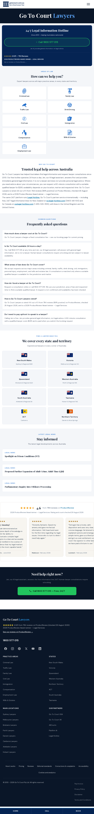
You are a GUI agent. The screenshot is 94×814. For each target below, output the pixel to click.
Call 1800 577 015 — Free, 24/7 (49, 591)
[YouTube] (33, 648)
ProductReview (67, 508)
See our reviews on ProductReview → (15, 62)
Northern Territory (56, 684)
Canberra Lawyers (10, 741)
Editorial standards (44, 766)
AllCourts (52, 725)
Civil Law (6, 679)
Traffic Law (7, 668)
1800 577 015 (11, 640)
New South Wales (56, 662)
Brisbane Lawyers (10, 725)
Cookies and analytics (47, 773)
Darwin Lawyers (9, 736)
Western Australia (56, 679)
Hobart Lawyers (9, 752)
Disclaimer (78, 795)
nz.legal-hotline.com (55, 201)
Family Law (7, 673)
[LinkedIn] (40, 648)
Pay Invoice (79, 784)
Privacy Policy (80, 789)
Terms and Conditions (83, 800)
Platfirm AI (53, 730)
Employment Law (10, 695)
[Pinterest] (19, 648)
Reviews (31, 766)
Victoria (52, 668)
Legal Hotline (33, 197)
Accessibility (83, 766)
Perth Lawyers (8, 730)
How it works (10, 766)
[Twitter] (26, 648)
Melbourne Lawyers (10, 720)
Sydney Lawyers (9, 714)
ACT (50, 689)
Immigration (8, 684)
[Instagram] (12, 648)
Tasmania (53, 700)
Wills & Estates (9, 700)
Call (47, 811)
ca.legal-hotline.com (23, 204)
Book (78, 811)
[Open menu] (88, 4)
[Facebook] (5, 648)
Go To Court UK (55, 720)
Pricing (21, 766)
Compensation (9, 689)
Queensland (54, 673)
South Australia (55, 695)
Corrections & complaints (65, 766)
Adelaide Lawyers (10, 747)
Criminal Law (8, 662)
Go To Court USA (56, 714)
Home (15, 811)
